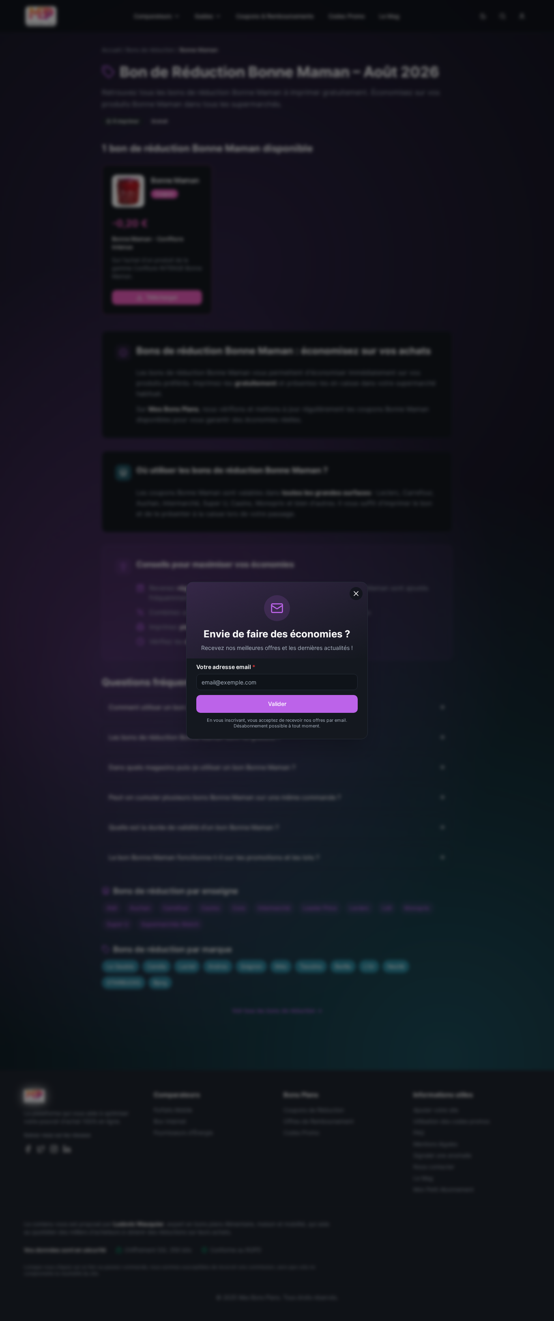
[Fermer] (356, 593)
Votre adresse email (226, 666)
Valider (277, 703)
